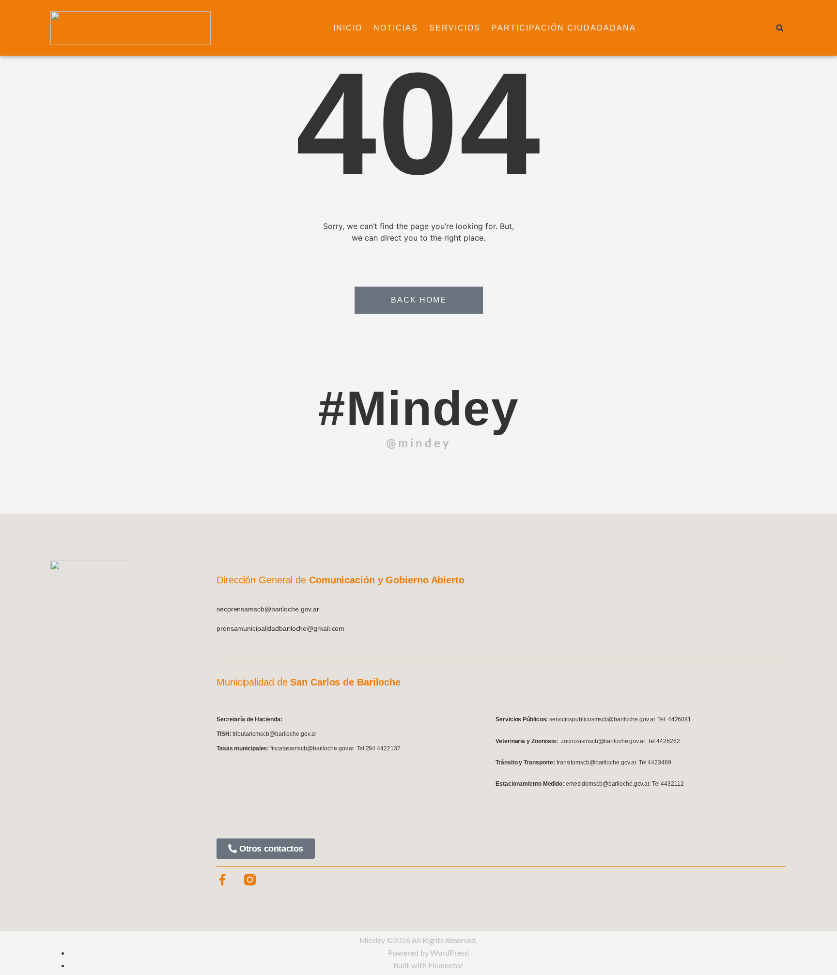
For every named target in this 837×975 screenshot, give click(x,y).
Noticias (395, 28)
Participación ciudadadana (564, 28)
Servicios (454, 28)
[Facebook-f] (222, 879)
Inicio (347, 28)
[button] (780, 28)
